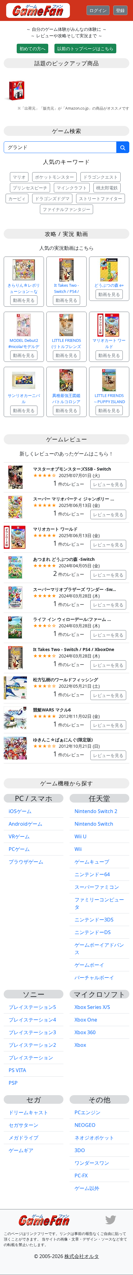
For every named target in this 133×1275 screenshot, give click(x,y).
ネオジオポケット (94, 1137)
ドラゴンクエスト (100, 177)
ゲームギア (21, 1150)
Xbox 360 (85, 1032)
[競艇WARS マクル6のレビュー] (15, 717)
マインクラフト (72, 188)
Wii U (81, 836)
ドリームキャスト (28, 1112)
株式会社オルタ (81, 1256)
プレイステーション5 (32, 1007)
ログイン (98, 10)
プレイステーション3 (32, 1032)
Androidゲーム (25, 823)
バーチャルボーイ (94, 977)
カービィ (17, 198)
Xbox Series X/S (92, 1007)
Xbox (80, 1045)
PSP (13, 1082)
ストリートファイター (100, 198)
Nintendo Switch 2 (96, 811)
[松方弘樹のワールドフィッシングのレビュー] (15, 687)
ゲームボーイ (89, 964)
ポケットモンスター (54, 177)
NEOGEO (85, 1125)
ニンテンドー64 (92, 874)
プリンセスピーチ (30, 188)
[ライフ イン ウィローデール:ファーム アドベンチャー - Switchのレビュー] (15, 627)
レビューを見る (108, 484)
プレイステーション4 (32, 1019)
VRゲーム (19, 836)
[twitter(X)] (110, 1219)
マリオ (19, 177)
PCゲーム (19, 849)
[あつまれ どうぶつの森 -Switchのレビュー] (15, 567)
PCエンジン (88, 1112)
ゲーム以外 (87, 1188)
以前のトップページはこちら (85, 48)
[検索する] (122, 147)
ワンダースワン (92, 1163)
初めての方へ (32, 48)
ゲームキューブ (92, 861)
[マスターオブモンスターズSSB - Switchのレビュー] (15, 477)
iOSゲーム (20, 811)
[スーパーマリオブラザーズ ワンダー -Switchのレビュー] (15, 597)
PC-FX (81, 1175)
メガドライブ (23, 1137)
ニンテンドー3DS (94, 919)
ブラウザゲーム (26, 861)
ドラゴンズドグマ (52, 198)
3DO (80, 1150)
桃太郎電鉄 (107, 188)
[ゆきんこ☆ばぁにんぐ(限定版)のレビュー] (15, 748)
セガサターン (23, 1125)
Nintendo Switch (94, 823)
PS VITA (17, 1070)
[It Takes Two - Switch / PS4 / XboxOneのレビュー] (15, 657)
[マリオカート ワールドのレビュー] (15, 537)
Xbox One (86, 1019)
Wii (78, 849)
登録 (120, 10)
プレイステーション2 (32, 1045)
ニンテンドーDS (93, 932)
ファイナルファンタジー (66, 209)
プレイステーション (31, 1057)
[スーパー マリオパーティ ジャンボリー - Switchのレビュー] (15, 507)
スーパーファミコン (97, 887)
